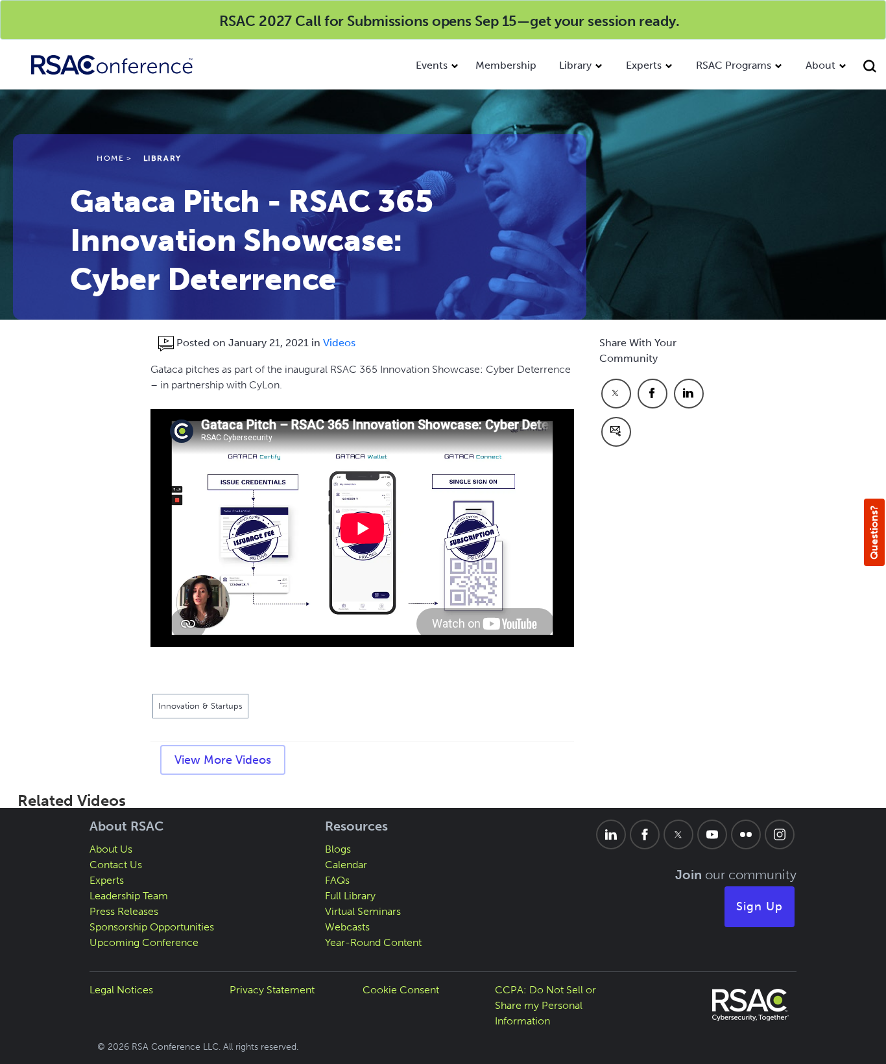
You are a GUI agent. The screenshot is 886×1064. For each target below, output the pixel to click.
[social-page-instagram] (780, 834)
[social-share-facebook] (652, 393)
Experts (644, 65)
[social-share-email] (616, 432)
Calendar (346, 864)
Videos (339, 343)
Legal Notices (121, 990)
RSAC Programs (733, 65)
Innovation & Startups (200, 706)
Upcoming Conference (144, 942)
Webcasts (347, 927)
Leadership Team (129, 896)
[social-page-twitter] (678, 834)
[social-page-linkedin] (611, 834)
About (820, 65)
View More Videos (222, 760)
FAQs (337, 880)
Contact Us (116, 864)
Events (432, 65)
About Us (111, 849)
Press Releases (124, 911)
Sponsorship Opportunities (152, 927)
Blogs (338, 849)
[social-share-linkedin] (689, 393)
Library (575, 65)
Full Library (350, 896)
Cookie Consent (401, 990)
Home (110, 158)
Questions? (874, 532)
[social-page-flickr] (746, 834)
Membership (505, 65)
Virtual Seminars (363, 911)
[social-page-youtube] (712, 834)
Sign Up (759, 906)
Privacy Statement (272, 990)
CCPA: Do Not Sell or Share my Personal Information (545, 1005)
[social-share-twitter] (616, 393)
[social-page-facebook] (645, 834)
